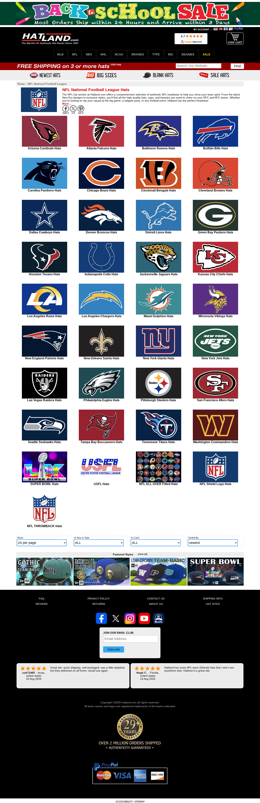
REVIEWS (42, 603)
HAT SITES (213, 603)
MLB (60, 54)
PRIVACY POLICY (99, 598)
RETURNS (98, 603)
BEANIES (188, 54)
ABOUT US (156, 603)
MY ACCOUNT (201, 29)
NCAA (119, 54)
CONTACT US (155, 598)
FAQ (41, 598)
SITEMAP (140, 801)
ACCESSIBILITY (124, 801)
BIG (170, 54)
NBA (89, 54)
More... (66, 103)
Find (237, 66)
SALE (206, 54)
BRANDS (138, 54)
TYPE (156, 54)
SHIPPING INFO (213, 598)
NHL (103, 54)
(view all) (142, 554)
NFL (74, 54)
